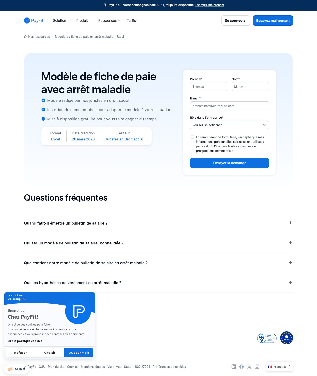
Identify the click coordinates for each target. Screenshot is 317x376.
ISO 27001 (142, 367)
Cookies (72, 367)
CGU (42, 367)
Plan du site (56, 367)
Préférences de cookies (169, 367)
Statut (128, 367)
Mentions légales (93, 367)
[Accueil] (34, 20)
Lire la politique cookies (25, 341)
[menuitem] (62, 20)
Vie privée (114, 367)
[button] (16, 369)
